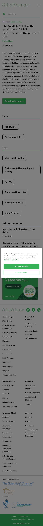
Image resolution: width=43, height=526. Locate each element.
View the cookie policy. (11, 260)
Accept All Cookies (21, 266)
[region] (21, 263)
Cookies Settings (21, 272)
